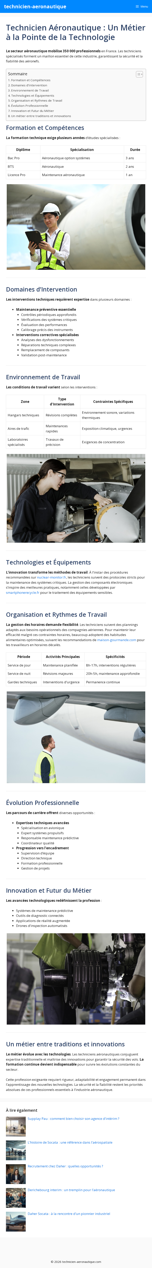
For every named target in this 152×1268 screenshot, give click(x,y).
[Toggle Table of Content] (137, 74)
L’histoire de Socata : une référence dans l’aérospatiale (70, 1142)
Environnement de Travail (30, 90)
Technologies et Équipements (32, 95)
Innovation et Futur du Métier (32, 111)
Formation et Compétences (30, 80)
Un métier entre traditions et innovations (41, 116)
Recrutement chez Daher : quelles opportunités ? (65, 1166)
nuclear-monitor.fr (51, 577)
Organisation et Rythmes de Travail (36, 100)
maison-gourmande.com (116, 640)
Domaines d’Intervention (29, 85)
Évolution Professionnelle (29, 106)
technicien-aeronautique (35, 6)
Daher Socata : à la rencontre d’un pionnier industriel (69, 1213)
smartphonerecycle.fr (22, 592)
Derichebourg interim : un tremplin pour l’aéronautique (71, 1190)
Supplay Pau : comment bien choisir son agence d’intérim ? (73, 1118)
